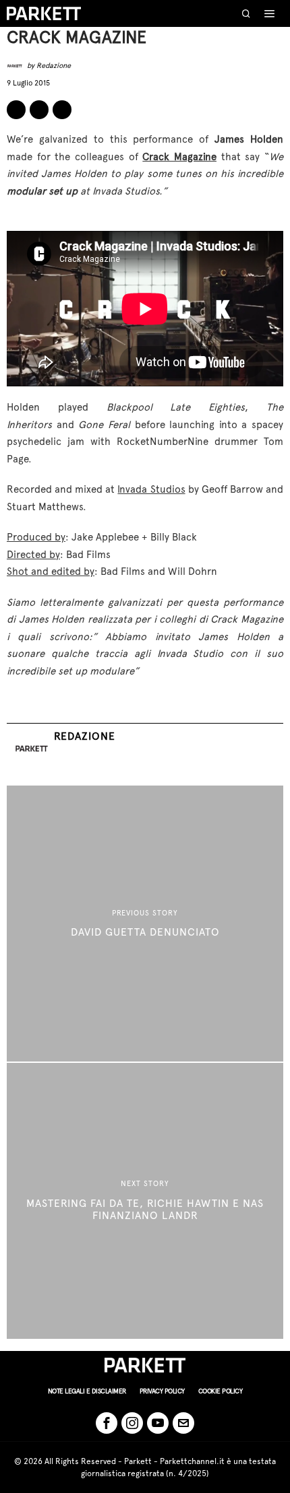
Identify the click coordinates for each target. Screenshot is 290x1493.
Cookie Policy (220, 1391)
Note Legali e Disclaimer (87, 1391)
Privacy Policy (162, 1391)
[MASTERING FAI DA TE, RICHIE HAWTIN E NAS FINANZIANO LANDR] (145, 1201)
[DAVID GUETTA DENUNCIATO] (145, 924)
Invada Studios (151, 489)
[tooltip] (16, 109)
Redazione (53, 65)
